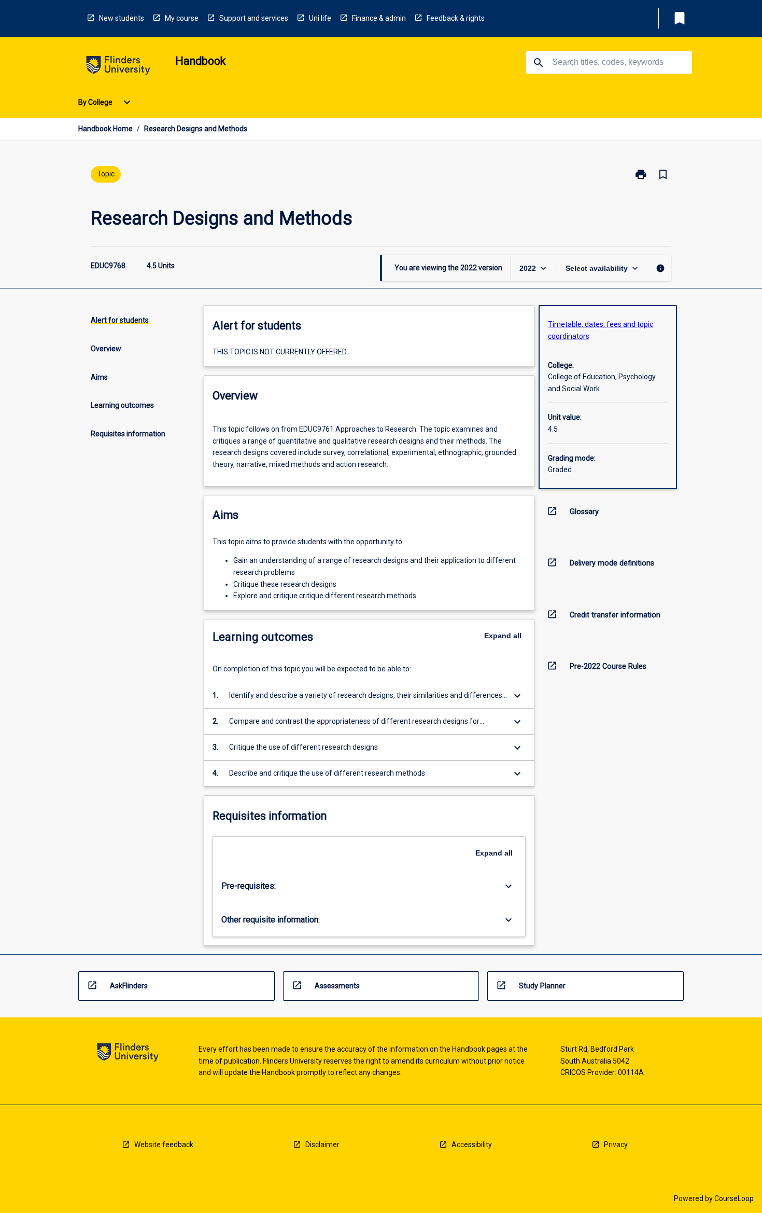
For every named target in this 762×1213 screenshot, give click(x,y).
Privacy (616, 1144)
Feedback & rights (456, 18)
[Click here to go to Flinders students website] (118, 67)
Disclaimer (322, 1144)
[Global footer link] (127, 1054)
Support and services (253, 18)
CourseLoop (734, 1198)
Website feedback (163, 1144)
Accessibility (471, 1144)
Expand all (502, 635)
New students (121, 18)
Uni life (320, 18)
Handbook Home (105, 129)
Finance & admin (379, 18)
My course (182, 18)
